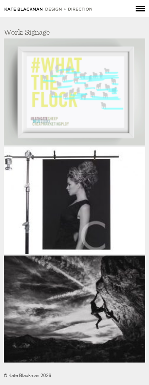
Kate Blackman (49, 9)
